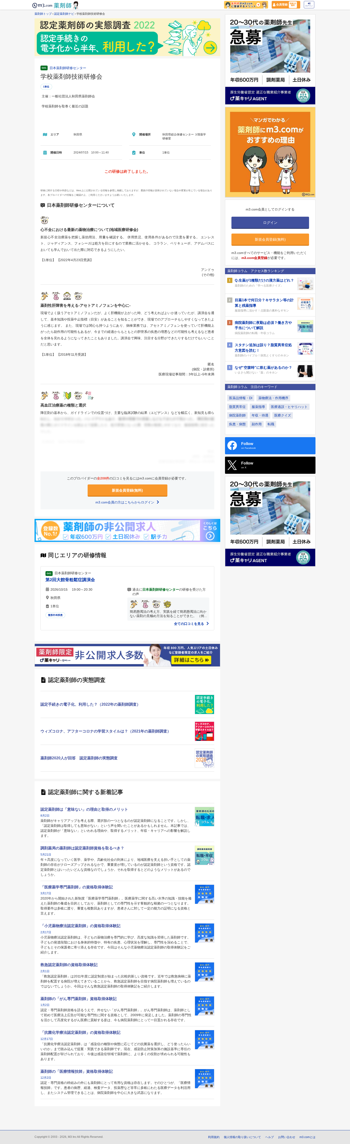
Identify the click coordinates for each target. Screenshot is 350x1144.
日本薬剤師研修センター (68, 68)
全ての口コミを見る (189, 624)
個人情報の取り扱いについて (242, 1137)
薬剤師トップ (43, 13)
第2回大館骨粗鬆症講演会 (70, 579)
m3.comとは (307, 1137)
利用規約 (214, 1137)
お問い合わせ (286, 1137)
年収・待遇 (260, 415)
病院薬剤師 (237, 415)
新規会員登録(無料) (127, 490)
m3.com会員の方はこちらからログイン (125, 502)
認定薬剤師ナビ (64, 13)
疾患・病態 (237, 424)
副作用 (257, 424)
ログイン (309, 6)
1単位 (46, 86)
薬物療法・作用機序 (273, 398)
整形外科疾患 (55, 615)
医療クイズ (282, 415)
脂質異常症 (237, 407)
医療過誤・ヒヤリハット (289, 407)
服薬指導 (258, 407)
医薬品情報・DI (240, 398)
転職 (271, 424)
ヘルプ (269, 1137)
